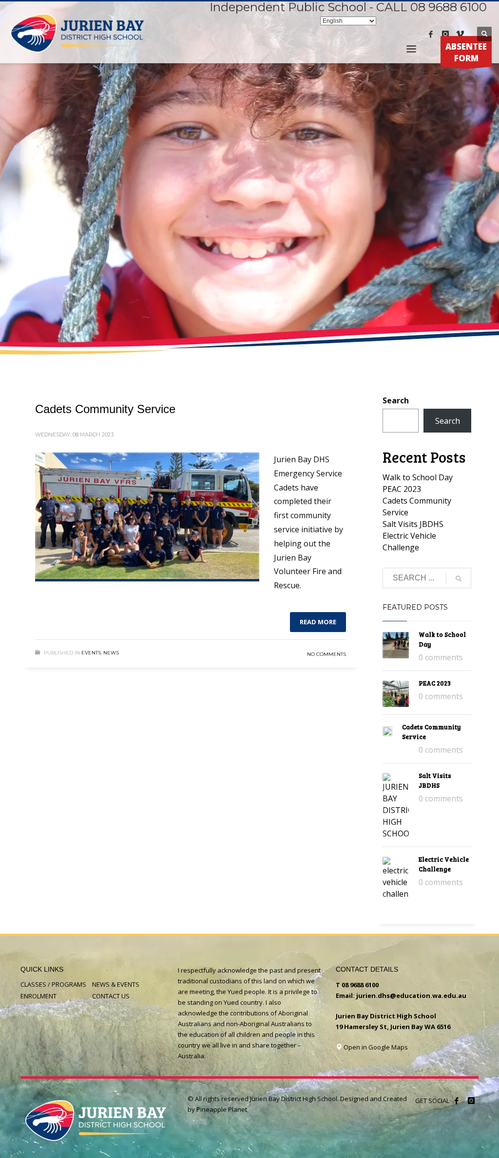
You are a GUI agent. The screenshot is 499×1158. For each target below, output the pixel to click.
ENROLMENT (38, 996)
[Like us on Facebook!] (456, 1100)
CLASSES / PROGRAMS (53, 984)
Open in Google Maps (375, 1047)
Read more (318, 621)
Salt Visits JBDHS (413, 524)
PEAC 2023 (402, 489)
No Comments (326, 654)
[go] (458, 578)
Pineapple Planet (221, 1109)
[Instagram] (445, 34)
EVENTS (91, 653)
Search (396, 400)
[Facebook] (430, 34)
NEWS (111, 653)
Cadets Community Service (105, 409)
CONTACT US (111, 996)
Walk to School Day (418, 477)
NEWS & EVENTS (115, 984)
